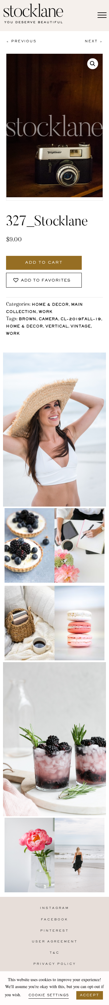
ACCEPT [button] (89, 995)
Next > (94, 41)
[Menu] (102, 15)
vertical (56, 326)
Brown (27, 319)
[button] (92, 63)
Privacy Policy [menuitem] (54, 964)
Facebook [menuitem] (54, 919)
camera (48, 319)
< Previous (21, 41)
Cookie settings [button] (48, 995)
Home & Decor (50, 305)
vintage (81, 326)
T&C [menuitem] (55, 953)
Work (45, 312)
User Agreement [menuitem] (55, 941)
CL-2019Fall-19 (81, 319)
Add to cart (44, 263)
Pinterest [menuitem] (54, 930)
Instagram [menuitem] (54, 908)
